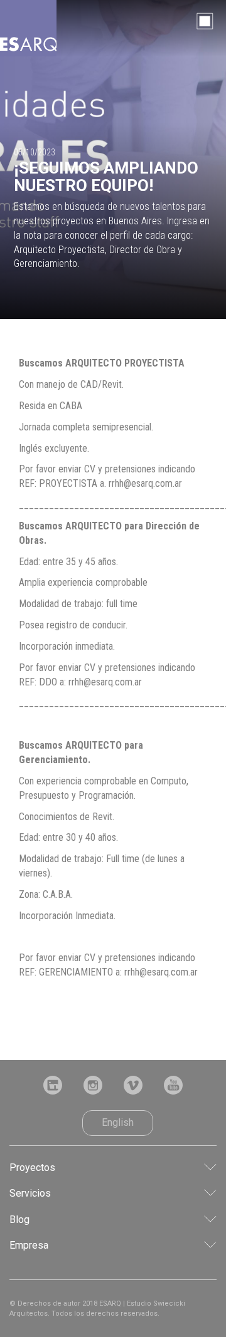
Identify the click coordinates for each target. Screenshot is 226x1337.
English (118, 1122)
